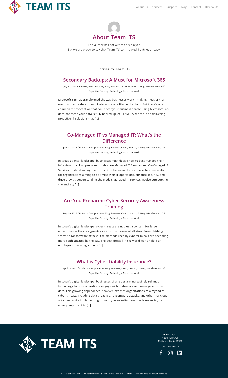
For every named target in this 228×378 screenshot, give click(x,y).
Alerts (84, 86)
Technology (116, 91)
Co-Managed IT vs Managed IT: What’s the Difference (114, 138)
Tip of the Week (131, 91)
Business (115, 86)
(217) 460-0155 (170, 346)
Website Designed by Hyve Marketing (151, 373)
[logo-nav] (39, 7)
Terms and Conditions (125, 373)
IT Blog (141, 86)
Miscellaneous (153, 86)
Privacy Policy (108, 373)
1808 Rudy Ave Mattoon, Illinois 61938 (170, 339)
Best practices (95, 86)
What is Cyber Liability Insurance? (114, 261)
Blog (107, 86)
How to (132, 86)
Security (104, 91)
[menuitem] (142, 7)
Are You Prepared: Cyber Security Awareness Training (114, 203)
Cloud (124, 86)
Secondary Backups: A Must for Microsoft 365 (114, 80)
